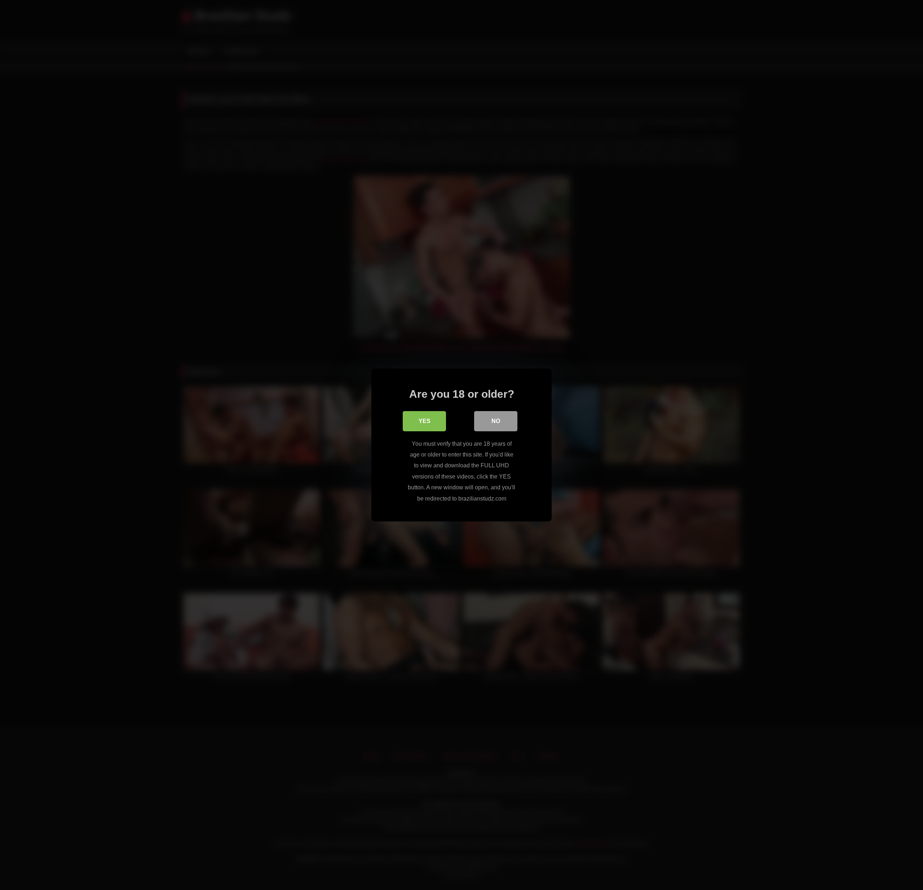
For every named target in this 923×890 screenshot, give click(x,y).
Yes (424, 421)
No (495, 421)
